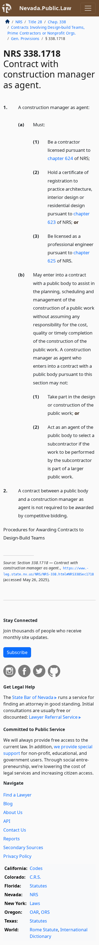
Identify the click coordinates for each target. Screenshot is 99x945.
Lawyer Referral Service (53, 717)
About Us (13, 812)
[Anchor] (92, 107)
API (6, 821)
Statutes (38, 886)
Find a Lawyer (17, 795)
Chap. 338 (57, 21)
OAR (34, 912)
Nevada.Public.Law (45, 8)
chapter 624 (60, 158)
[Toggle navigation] (88, 8)
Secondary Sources (23, 847)
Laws (35, 903)
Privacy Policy (17, 856)
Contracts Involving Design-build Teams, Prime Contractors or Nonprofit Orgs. (46, 30)
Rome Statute (44, 930)
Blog (8, 804)
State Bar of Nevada (32, 697)
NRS (18, 21)
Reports (11, 839)
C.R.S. (35, 877)
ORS (45, 912)
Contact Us (14, 830)
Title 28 (35, 21)
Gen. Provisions (25, 38)
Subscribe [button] (17, 652)
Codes (36, 868)
